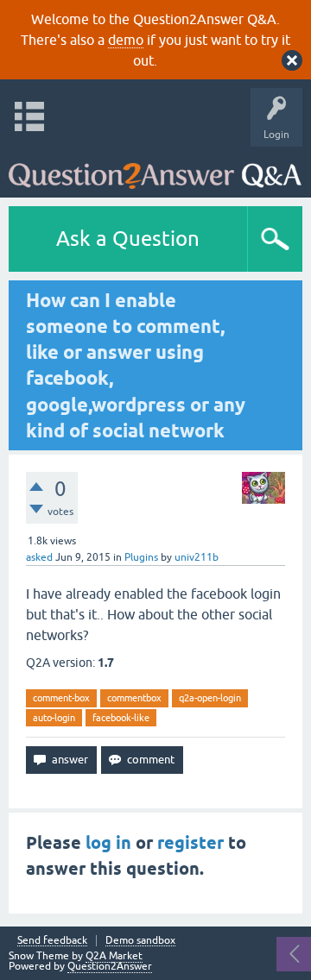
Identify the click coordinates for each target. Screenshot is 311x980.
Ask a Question (128, 238)
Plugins (141, 557)
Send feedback (52, 940)
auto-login (54, 718)
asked (39, 557)
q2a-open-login (210, 698)
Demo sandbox (140, 940)
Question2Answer (109, 966)
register (190, 842)
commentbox (134, 698)
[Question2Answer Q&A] (155, 168)
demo (125, 39)
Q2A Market (114, 956)
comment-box (61, 698)
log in (108, 842)
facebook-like (120, 718)
